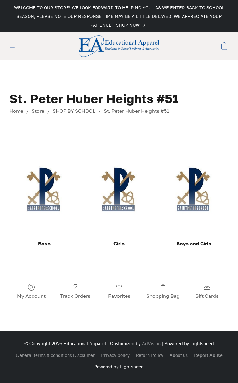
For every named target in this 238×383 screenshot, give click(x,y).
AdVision (151, 343)
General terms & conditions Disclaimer (55, 355)
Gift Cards (206, 296)
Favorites (119, 296)
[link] (132, 25)
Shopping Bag (163, 296)
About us (179, 355)
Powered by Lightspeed (119, 366)
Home (16, 111)
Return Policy (149, 355)
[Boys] (44, 189)
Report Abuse (208, 355)
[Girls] (119, 189)
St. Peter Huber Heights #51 (136, 111)
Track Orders (75, 296)
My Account (31, 296)
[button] (119, 46)
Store (38, 111)
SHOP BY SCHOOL (74, 111)
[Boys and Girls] (194, 189)
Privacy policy (115, 355)
